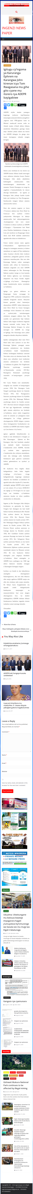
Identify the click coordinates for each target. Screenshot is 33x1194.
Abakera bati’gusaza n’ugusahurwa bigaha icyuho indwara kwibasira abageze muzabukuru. (21, 950)
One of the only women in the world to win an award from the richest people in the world (21, 1148)
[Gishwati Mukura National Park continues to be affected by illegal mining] (16, 1062)
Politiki (21, 1075)
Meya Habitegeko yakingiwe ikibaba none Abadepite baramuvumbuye (15, 630)
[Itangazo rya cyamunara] (16, 987)
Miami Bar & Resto (10, 624)
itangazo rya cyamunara (21, 1021)
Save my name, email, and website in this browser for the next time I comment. (15, 784)
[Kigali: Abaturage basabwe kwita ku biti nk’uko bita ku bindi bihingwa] (7, 1122)
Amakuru (6, 1072)
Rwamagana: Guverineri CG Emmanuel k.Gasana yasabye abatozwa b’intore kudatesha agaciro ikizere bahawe (22, 1108)
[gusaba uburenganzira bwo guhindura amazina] (7, 1013)
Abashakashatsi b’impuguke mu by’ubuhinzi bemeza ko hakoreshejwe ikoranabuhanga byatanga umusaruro (21, 1163)
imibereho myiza (13, 1075)
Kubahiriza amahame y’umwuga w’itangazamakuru (16, 644)
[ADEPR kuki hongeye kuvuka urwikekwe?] (16, 656)
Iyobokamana (7, 65)
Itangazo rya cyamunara (15, 1001)
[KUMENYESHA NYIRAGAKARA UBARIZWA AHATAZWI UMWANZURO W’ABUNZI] (7, 1033)
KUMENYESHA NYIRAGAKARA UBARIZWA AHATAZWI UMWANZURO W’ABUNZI (21, 1031)
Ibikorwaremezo (21, 1072)
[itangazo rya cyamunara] (7, 1022)
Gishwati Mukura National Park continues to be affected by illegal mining (15, 1085)
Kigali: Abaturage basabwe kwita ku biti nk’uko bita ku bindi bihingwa (22, 1120)
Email (4, 763)
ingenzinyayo (16, 101)
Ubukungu (13, 1078)
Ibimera (5, 1075)
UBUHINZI (6, 1078)
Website (4, 771)
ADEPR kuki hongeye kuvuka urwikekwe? (15, 674)
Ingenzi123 (16, 1091)
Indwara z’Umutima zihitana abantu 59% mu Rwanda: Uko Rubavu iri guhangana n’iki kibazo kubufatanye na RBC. (21, 964)
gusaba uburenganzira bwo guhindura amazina (21, 1012)
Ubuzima (6, 911)
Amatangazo (7, 997)
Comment (5, 732)
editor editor (16, 933)
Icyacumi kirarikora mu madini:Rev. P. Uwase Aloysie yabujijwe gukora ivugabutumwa (16, 705)
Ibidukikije (12, 1072)
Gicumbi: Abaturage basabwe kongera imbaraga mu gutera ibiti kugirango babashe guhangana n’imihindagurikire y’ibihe (21, 1134)
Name (4, 755)
